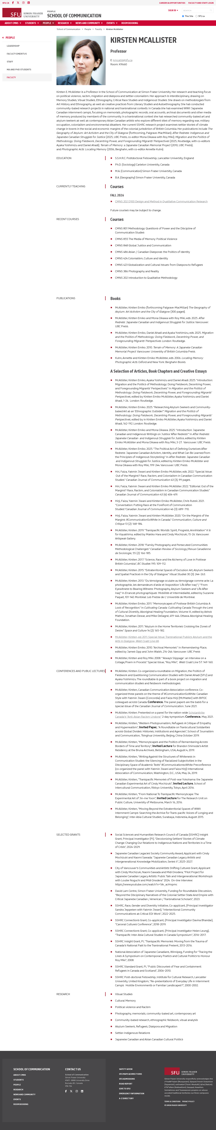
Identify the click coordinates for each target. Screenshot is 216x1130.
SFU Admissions (127, 1079)
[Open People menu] (54, 23)
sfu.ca (5, 3)
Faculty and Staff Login (201, 3)
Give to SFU (124, 1088)
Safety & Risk (126, 1069)
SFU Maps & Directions (130, 1074)
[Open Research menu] (71, 23)
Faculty (98, 29)
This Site (189, 16)
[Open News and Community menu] (102, 23)
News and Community (88, 23)
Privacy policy (188, 1101)
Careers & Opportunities (172, 3)
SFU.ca (201, 16)
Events (111, 23)
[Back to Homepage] (22, 13)
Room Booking (129, 23)
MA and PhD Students (19, 69)
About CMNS (11, 23)
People (51, 11)
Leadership (13, 46)
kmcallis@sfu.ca (122, 60)
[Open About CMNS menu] (21, 23)
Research (63, 23)
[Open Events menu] (117, 23)
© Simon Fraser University (175, 1105)
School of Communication (74, 16)
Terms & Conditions (172, 1101)
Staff (10, 61)
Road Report (125, 1083)
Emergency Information (131, 1093)
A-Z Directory (126, 1098)
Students (30, 23)
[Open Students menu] (38, 23)
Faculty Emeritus (17, 53)
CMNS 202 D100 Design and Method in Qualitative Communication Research (161, 201)
